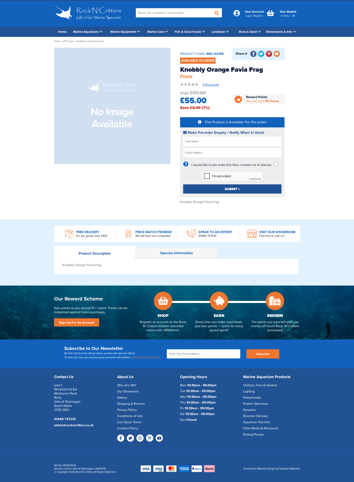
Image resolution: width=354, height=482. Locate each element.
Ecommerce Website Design (259, 468)
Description (95, 253)
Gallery (122, 398)
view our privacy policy (146, 357)
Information (176, 253)
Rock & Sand (248, 32)
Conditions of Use (130, 416)
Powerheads (252, 398)
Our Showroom (128, 391)
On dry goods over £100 (91, 236)
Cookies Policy (127, 428)
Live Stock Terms (129, 422)
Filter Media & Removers (260, 428)
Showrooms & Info (279, 32)
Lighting (249, 391)
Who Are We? (126, 385)
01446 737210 (207, 236)
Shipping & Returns (131, 404)
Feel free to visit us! (271, 236)
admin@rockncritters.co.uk (74, 425)
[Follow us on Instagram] (140, 438)
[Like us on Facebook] (120, 438)
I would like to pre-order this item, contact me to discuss (231, 165)
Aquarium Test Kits (256, 422)
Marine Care (155, 32)
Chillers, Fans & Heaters (260, 385)
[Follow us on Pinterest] (149, 438)
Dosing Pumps (253, 434)
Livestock (218, 32)
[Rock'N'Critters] (89, 21)
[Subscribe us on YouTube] (159, 438)
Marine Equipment (123, 32)
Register (258, 15)
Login (249, 15)
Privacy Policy (127, 410)
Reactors (249, 410)
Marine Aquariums (86, 32)
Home (62, 32)
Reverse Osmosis (255, 416)
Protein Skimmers (255, 404)
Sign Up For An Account (76, 323)
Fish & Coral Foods (188, 32)
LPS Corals (68, 41)
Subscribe (262, 354)
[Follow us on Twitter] (130, 438)
